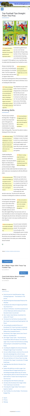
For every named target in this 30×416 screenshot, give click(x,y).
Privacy (6, 400)
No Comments (5, 269)
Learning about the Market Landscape (14, 380)
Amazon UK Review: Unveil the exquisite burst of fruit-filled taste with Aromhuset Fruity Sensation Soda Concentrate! (16, 311)
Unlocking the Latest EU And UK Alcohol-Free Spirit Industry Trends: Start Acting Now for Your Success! (16, 376)
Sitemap (6, 402)
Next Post (23, 273)
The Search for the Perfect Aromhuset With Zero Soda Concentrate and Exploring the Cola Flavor (16, 321)
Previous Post (7, 261)
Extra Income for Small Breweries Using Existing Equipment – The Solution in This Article (14, 296)
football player (9, 251)
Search (5, 397)
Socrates (18, 411)
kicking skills (16, 251)
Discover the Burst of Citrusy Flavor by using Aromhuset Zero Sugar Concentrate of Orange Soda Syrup (16, 360)
